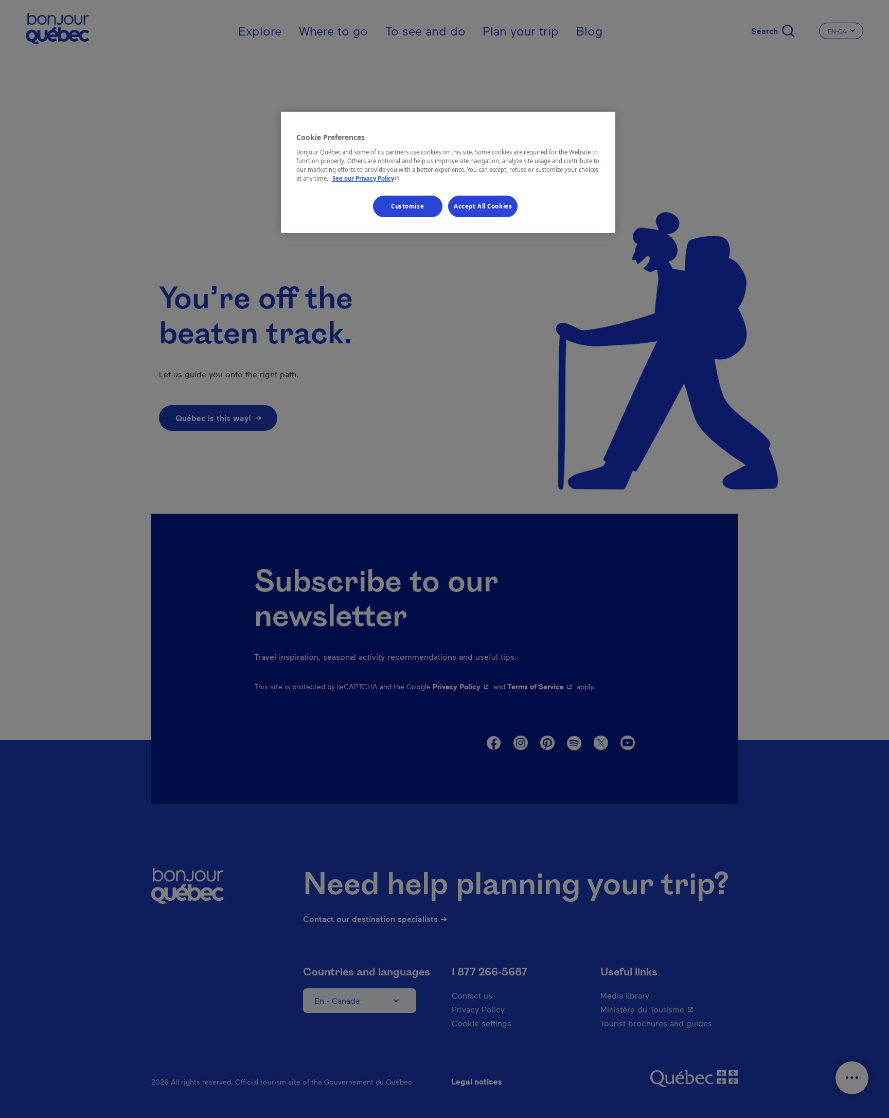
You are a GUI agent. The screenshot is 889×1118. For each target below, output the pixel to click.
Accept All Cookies (483, 206)
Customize (407, 206)
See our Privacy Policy (366, 178)
